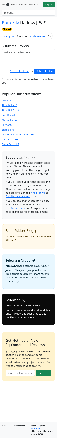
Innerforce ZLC (10, 139)
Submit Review (44, 71)
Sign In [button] (49, 4)
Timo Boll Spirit (10, 110)
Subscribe (43, 373)
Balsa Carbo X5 (10, 144)
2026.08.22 (35, 428)
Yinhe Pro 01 (38, 192)
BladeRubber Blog (20, 230)
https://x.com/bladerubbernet (23, 305)
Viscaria (6, 100)
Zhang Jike (8, 129)
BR (3, 4)
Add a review (37, 36)
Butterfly (10, 22)
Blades (14, 4)
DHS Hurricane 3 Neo (18, 196)
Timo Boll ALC (9, 105)
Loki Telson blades (16, 208)
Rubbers (23, 4)
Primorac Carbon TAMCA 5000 (19, 134)
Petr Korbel (8, 115)
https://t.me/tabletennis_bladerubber (27, 265)
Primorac (7, 125)
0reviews (22, 36)
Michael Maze (10, 120)
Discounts (33, 4)
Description (8, 36)
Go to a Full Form (19, 71)
